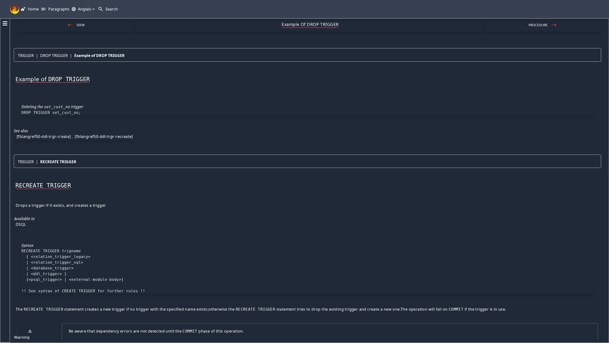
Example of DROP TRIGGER (99, 55)
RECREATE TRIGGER (58, 161)
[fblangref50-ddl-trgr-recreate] (104, 136)
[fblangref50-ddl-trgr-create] (44, 136)
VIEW (81, 25)
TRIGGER (26, 55)
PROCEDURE (538, 25)
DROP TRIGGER (54, 55)
